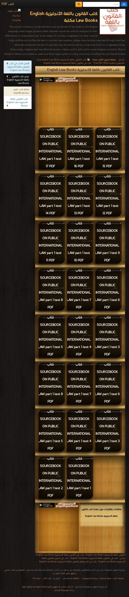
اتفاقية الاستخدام (70, 578)
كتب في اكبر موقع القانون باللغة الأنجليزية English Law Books (68, 562)
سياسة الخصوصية (90, 578)
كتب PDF (8, 4)
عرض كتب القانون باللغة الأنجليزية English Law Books (18, 79)
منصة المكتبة (105, 578)
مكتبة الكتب (118, 578)
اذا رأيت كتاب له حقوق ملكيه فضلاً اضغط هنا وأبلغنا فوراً (47, 587)
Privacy (36, 578)
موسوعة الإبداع (62, 590)
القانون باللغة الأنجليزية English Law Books (105, 555)
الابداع (121, 60)
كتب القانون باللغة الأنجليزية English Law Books (17, 102)
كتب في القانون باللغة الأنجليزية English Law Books (67, 63)
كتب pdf (47, 578)
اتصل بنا (56, 578)
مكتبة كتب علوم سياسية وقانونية (21, 91)
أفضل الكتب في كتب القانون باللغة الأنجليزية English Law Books (18, 66)
